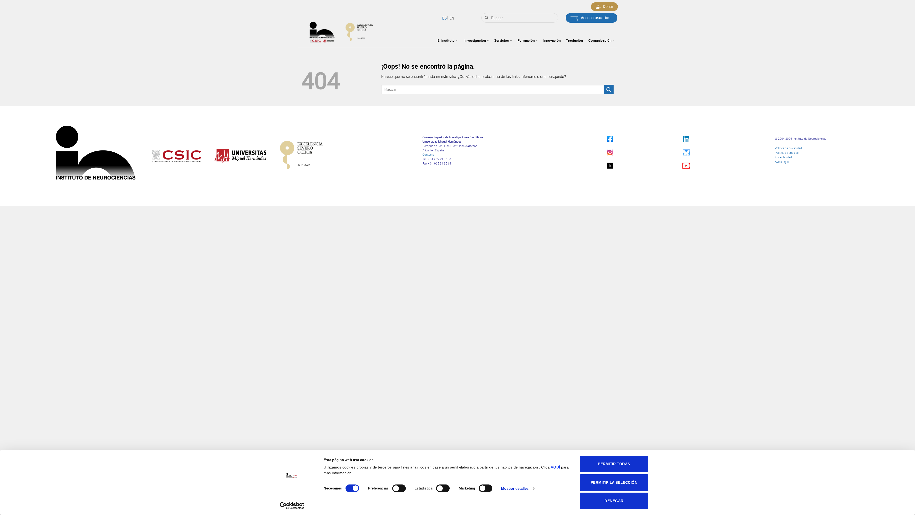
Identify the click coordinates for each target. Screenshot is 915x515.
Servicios (501, 40)
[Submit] (486, 17)
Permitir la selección (614, 482)
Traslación (574, 40)
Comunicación (599, 40)
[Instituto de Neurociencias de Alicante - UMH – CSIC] (356, 31)
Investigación (475, 40)
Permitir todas (614, 464)
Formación (526, 40)
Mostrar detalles (515, 488)
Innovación (552, 40)
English (451, 18)
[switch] (399, 488)
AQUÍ (555, 467)
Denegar (614, 501)
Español (445, 18)
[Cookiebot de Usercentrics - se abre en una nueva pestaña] (292, 505)
